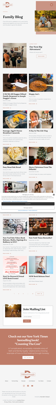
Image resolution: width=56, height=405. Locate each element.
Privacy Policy (7, 402)
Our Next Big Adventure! (35, 48)
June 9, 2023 (32, 278)
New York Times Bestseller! (40, 238)
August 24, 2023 (7, 280)
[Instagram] (24, 386)
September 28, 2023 (8, 244)
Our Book (40, 381)
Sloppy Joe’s (34, 94)
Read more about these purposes (19, 201)
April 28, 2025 (6, 135)
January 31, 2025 (7, 169)
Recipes (23, 381)
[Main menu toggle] (51, 4)
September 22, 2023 (34, 240)
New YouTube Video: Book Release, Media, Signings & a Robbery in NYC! (15, 240)
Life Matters (32, 381)
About (6, 381)
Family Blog (15, 381)
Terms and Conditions (17, 402)
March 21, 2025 (32, 133)
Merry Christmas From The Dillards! (40, 168)
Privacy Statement (32, 210)
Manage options (28, 207)
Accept (28, 203)
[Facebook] (28, 386)
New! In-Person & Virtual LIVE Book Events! (13, 277)
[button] (54, 194)
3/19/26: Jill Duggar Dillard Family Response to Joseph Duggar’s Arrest (14, 96)
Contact (49, 381)
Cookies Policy (20, 400)
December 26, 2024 (34, 171)
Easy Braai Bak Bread (12, 167)
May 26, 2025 (32, 96)
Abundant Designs (45, 396)
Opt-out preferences (23, 210)
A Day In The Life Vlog (38, 131)
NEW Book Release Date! (39, 276)
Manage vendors (7, 201)
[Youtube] (32, 386)
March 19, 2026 (6, 100)
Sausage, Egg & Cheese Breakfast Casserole (12, 132)
